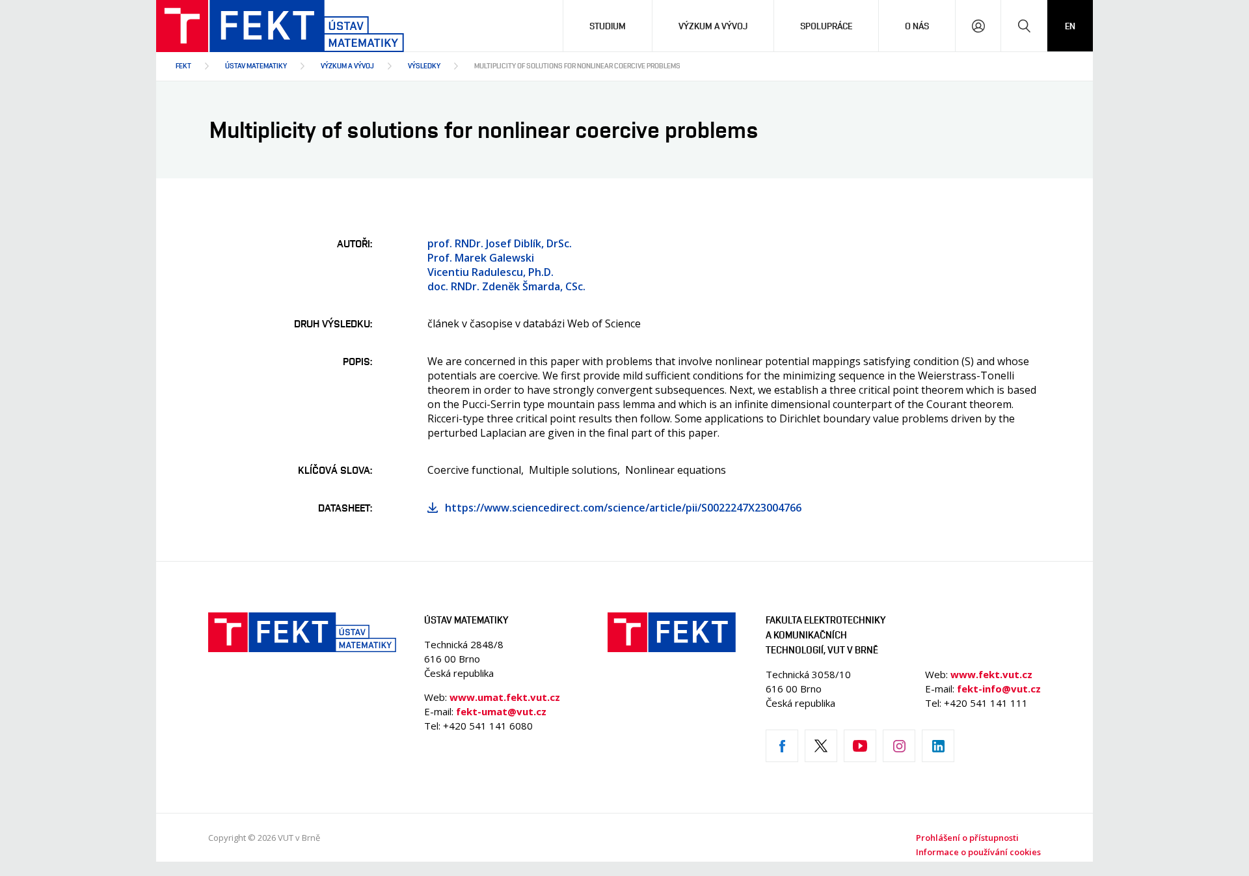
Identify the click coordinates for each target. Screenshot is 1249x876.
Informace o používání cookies (978, 852)
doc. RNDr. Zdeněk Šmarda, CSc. (506, 286)
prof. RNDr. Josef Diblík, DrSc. (499, 243)
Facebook (782, 746)
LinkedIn (938, 746)
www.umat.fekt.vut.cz (505, 697)
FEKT (183, 65)
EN (1070, 25)
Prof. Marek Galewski (480, 258)
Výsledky (424, 65)
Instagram (899, 746)
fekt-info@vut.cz (999, 688)
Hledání (1024, 25)
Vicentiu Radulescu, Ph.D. (490, 272)
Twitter (821, 746)
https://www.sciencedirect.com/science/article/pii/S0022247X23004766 (623, 507)
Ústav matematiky (256, 65)
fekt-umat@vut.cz (501, 711)
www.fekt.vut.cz (991, 674)
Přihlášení (978, 25)
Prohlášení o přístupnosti (967, 837)
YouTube (860, 746)
